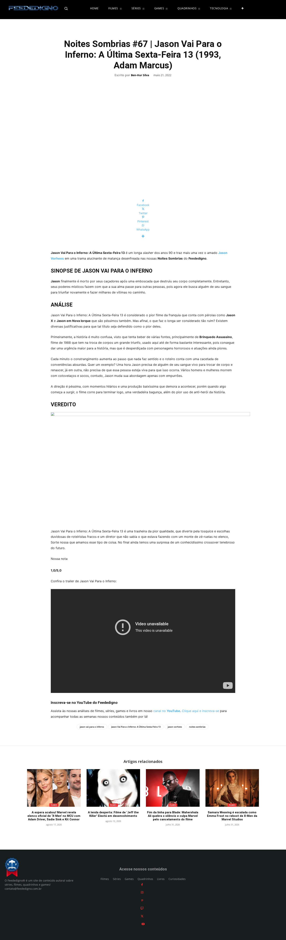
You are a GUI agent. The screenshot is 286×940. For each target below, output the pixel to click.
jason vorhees (175, 726)
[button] (74, 8)
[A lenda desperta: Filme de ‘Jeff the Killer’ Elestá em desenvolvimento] (113, 788)
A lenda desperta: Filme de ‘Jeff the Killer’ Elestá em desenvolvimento (113, 814)
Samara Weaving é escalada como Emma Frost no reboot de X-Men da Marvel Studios (232, 816)
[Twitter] (142, 916)
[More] (143, 236)
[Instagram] (142, 892)
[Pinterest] (142, 900)
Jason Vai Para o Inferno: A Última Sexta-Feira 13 (136, 726)
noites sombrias (197, 726)
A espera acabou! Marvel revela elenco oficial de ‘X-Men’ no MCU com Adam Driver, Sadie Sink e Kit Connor (53, 816)
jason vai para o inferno (92, 726)
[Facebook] (142, 884)
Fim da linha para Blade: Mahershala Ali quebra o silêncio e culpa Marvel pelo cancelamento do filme (172, 816)
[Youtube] (143, 924)
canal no (166, 711)
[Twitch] (142, 908)
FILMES (54, 805)
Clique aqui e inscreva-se (200, 711)
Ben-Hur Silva (140, 75)
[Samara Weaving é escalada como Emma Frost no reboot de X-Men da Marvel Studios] (232, 788)
